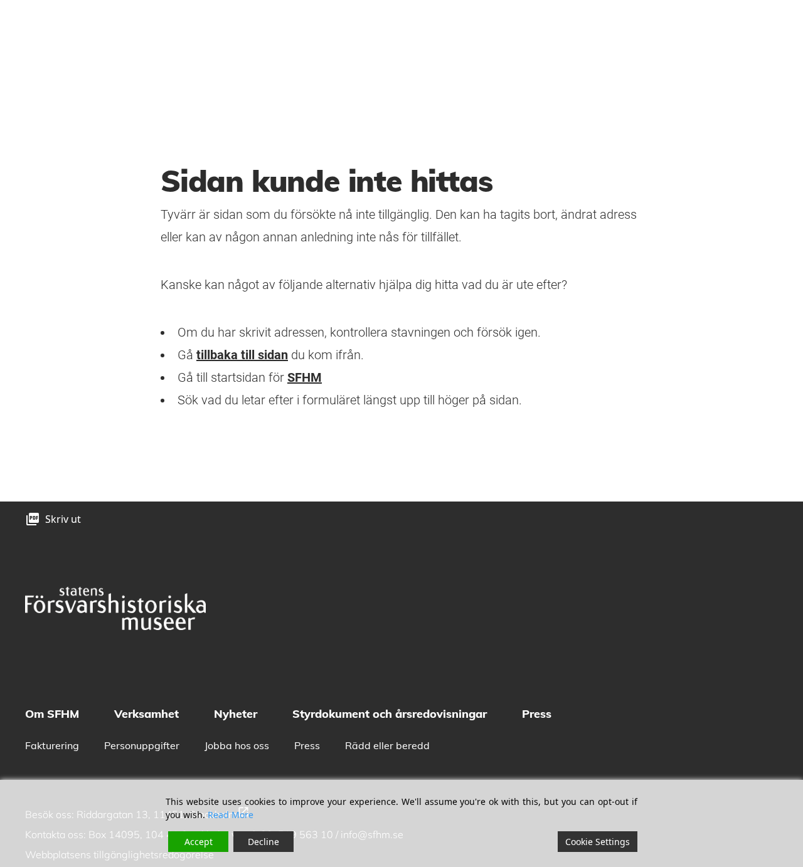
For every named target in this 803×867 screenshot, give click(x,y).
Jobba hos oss (237, 745)
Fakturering (52, 745)
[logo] (115, 608)
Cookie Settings (597, 842)
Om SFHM (52, 714)
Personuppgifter (141, 745)
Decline (263, 842)
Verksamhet (146, 714)
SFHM (304, 377)
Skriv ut (63, 519)
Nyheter (235, 714)
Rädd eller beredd (387, 745)
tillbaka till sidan (242, 354)
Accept (198, 842)
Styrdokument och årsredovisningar (389, 714)
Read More (230, 815)
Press (536, 714)
